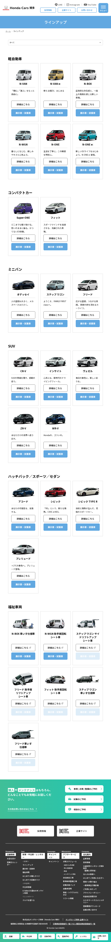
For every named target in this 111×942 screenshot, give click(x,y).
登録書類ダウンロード (91, 906)
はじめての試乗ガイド (31, 880)
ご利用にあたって (90, 889)
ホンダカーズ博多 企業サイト (77, 919)
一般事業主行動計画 (91, 885)
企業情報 (86, 858)
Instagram (75, 4)
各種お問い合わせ (90, 910)
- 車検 (65, 871)
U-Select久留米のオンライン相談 (33, 892)
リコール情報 (68, 898)
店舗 (10, 936)
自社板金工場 (68, 877)
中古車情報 (27, 887)
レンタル (83, 936)
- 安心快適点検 (68, 868)
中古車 (29, 936)
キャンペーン (54, 861)
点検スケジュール (70, 861)
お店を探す (11, 858)
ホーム (8, 31)
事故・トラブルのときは (71, 893)
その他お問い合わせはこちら (21, 809)
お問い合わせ (86, 10)
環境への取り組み (90, 882)
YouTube (92, 4)
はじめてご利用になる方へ (93, 878)
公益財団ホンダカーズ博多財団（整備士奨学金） (93, 868)
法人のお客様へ (89, 874)
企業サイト (66, 10)
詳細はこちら (23, 104)
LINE (60, 4)
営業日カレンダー (12, 863)
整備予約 (65, 936)
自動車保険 (67, 888)
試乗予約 (47, 936)
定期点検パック (69, 885)
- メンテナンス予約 (69, 874)
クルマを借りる (29, 900)
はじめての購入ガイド (31, 876)
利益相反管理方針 (90, 896)
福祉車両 (26, 872)
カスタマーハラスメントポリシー (93, 901)
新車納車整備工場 (70, 881)
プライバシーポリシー (91, 893)
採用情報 (48, 10)
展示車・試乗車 (23, 112)
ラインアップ (28, 865)
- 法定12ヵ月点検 (68, 865)
